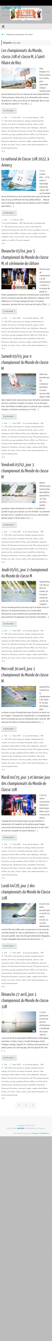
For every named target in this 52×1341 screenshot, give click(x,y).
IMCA (32, 134)
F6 (8, 131)
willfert (13, 240)
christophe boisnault (24, 124)
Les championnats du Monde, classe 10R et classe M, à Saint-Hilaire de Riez (23, 56)
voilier (3, 240)
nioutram (21, 141)
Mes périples (28, 223)
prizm (29, 233)
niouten (23, 233)
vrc (46, 145)
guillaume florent (23, 134)
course (21, 227)
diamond (43, 128)
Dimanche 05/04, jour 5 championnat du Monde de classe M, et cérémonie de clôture (24, 257)
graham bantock (42, 131)
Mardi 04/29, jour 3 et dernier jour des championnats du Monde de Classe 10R (25, 783)
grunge (13, 134)
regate (28, 141)
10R (5, 121)
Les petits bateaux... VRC (34, 117)
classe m (36, 124)
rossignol (4, 237)
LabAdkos (20, 1128)
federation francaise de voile (21, 131)
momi (25, 138)
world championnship (9, 148)
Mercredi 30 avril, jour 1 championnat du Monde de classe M (24, 675)
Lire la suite (8, 110)
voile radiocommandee (36, 145)
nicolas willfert (13, 233)
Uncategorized (39, 223)
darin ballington (33, 128)
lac (47, 230)
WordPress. (45, 1133)
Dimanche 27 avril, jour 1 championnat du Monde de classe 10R (24, 1000)
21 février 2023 (17, 220)
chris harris (11, 124)
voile (27, 237)
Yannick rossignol (22, 240)
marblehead (17, 138)
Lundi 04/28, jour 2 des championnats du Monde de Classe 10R (25, 892)
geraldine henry (39, 230)
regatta (35, 141)
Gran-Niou (5, 134)
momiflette (32, 138)
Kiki (5, 117)
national (4, 233)
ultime (24, 145)
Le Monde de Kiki (11, 8)
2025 (10, 121)
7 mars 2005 (16, 318)
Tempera (35, 1133)
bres (16, 227)
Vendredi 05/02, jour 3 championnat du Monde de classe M (24, 471)
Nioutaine (13, 141)
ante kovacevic (18, 121)
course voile (29, 227)
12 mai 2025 (16, 117)
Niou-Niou (41, 138)
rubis (11, 237)
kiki (44, 134)
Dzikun (4, 131)
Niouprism (5, 141)
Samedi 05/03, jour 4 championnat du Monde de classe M (24, 362)
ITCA (40, 134)
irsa (36, 134)
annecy (11, 227)
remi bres (41, 233)
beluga (27, 121)
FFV (34, 131)
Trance (18, 145)
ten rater (11, 145)
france (30, 230)
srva (15, 237)
